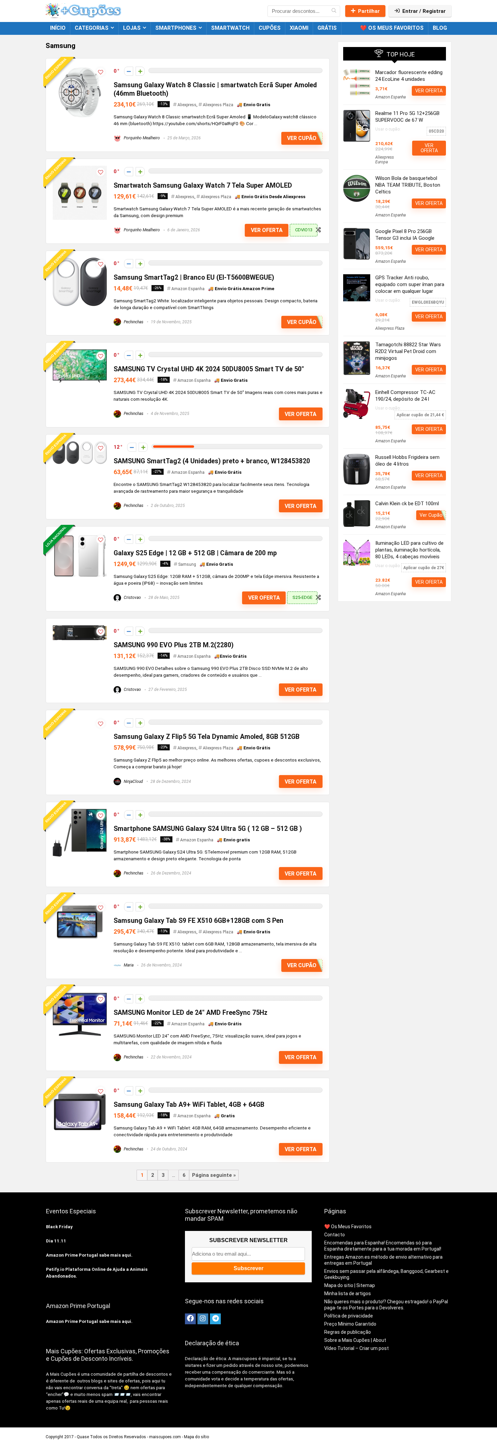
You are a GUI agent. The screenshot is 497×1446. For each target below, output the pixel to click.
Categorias (92, 28)
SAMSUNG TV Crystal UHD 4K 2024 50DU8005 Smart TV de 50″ (209, 369)
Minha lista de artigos (347, 1293)
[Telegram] (215, 1318)
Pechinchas (133, 322)
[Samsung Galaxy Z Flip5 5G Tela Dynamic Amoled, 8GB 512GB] (80, 720)
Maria (128, 965)
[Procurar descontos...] (334, 11)
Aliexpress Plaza (218, 104)
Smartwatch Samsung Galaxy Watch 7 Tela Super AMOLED (203, 185)
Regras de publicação (347, 1332)
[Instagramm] (202, 1318)
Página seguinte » (214, 1175)
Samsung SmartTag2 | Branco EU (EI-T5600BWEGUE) (194, 277)
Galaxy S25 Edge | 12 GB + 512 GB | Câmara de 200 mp (195, 553)
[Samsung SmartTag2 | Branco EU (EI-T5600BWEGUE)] (80, 261)
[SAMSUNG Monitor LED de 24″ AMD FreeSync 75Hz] (80, 996)
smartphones (175, 28)
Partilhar (369, 11)
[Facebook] (190, 1318)
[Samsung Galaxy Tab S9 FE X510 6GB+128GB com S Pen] (80, 904)
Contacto (334, 1234)
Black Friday (59, 1226)
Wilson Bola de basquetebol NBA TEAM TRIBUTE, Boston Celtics (407, 185)
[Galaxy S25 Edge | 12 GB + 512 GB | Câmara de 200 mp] (80, 536)
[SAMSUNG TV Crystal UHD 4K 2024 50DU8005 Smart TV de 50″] (80, 352)
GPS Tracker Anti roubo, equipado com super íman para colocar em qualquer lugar (409, 284)
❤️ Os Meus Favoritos (392, 28)
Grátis (327, 28)
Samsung (187, 564)
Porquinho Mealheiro (141, 138)
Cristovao (132, 597)
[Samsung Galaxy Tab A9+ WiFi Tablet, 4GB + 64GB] (80, 1088)
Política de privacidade (348, 1316)
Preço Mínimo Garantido (350, 1324)
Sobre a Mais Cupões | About (355, 1340)
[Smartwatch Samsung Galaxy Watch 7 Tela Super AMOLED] (80, 169)
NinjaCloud (133, 781)
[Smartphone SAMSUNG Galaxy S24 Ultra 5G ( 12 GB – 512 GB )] (80, 812)
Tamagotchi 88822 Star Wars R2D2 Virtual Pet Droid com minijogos (408, 351)
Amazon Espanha (188, 288)
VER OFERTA (267, 230)
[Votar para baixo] (128, 71)
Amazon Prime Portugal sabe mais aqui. (89, 1255)
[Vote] (140, 71)
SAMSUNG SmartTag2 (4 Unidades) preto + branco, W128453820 (212, 461)
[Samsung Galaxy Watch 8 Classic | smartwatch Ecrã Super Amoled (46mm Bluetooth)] (80, 68)
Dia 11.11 (56, 1240)
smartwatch (230, 28)
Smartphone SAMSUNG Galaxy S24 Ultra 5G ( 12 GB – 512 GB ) (208, 829)
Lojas (132, 28)
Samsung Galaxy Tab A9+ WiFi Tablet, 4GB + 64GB (189, 1105)
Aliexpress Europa (384, 159)
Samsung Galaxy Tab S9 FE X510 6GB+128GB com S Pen (198, 921)
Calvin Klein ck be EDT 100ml (407, 503)
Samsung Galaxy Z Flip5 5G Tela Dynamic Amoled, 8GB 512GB (207, 737)
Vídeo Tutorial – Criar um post (356, 1348)
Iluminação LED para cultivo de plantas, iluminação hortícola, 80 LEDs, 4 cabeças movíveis (409, 550)
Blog (440, 28)
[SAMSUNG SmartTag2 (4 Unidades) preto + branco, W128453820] (80, 444)
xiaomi (299, 28)
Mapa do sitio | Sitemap (349, 1285)
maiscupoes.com (165, 1437)
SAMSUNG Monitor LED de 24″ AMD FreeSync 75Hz (190, 1013)
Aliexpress (187, 104)
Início (58, 28)
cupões (270, 28)
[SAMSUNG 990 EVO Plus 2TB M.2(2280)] (80, 628)
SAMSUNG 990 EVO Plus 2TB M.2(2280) (174, 645)
